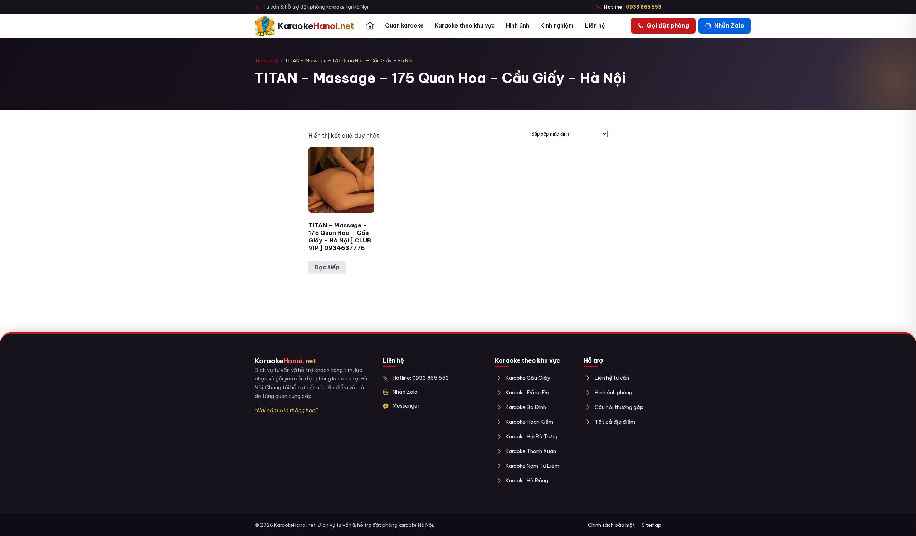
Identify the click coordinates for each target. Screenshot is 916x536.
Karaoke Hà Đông (527, 480)
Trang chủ (266, 60)
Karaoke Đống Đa (527, 392)
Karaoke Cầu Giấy (528, 377)
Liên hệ (595, 25)
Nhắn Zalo (405, 391)
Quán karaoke (404, 25)
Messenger (406, 405)
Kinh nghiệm (557, 25)
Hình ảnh (517, 25)
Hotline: (632, 7)
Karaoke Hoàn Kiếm (529, 421)
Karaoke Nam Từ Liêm (532, 465)
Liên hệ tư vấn (612, 377)
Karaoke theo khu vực (465, 25)
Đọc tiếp (327, 267)
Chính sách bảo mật (611, 525)
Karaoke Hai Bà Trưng (531, 436)
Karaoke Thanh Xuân (531, 451)
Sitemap (651, 525)
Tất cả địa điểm (615, 421)
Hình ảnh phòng (613, 392)
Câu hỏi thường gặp (619, 407)
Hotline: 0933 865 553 (421, 377)
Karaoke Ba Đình (526, 407)
